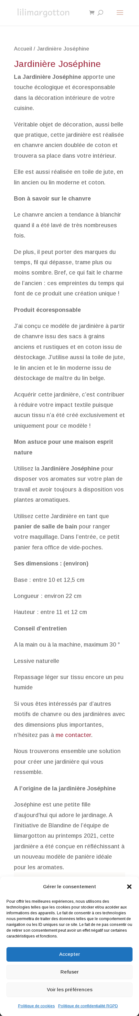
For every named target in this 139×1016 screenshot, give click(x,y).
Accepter (69, 954)
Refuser (69, 971)
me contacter (73, 735)
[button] (129, 886)
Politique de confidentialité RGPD (88, 1006)
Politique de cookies (36, 1006)
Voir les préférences (69, 989)
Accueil (23, 49)
